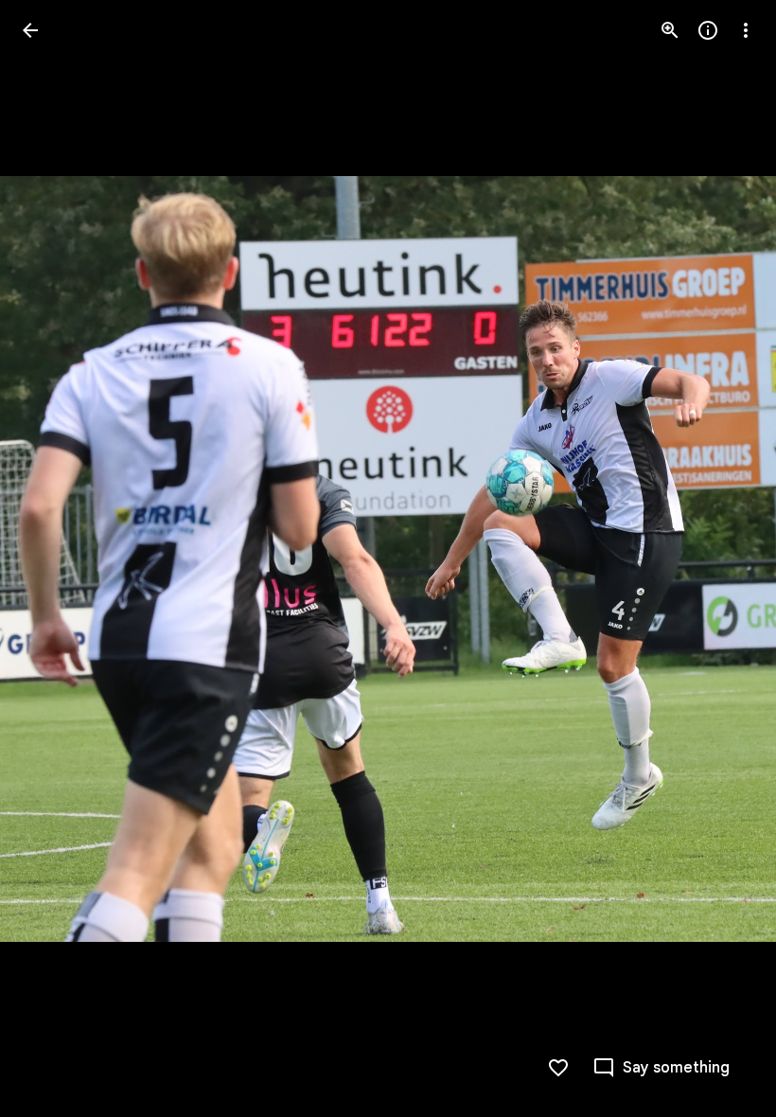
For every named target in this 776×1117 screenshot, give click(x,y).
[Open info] (708, 30)
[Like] (558, 1067)
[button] (52, 558)
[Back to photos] (30, 30)
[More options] (746, 30)
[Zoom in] (670, 30)
